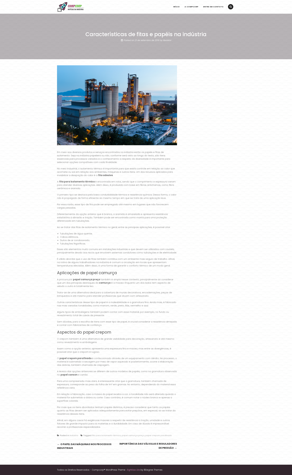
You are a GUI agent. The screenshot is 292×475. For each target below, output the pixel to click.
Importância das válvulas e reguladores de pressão (148, 446)
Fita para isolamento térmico (106, 435)
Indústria (74, 435)
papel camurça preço (86, 279)
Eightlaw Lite (134, 469)
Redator (167, 40)
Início (176, 6)
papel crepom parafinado (75, 358)
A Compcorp (191, 6)
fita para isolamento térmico (77, 181)
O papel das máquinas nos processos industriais (84, 446)
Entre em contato (213, 6)
